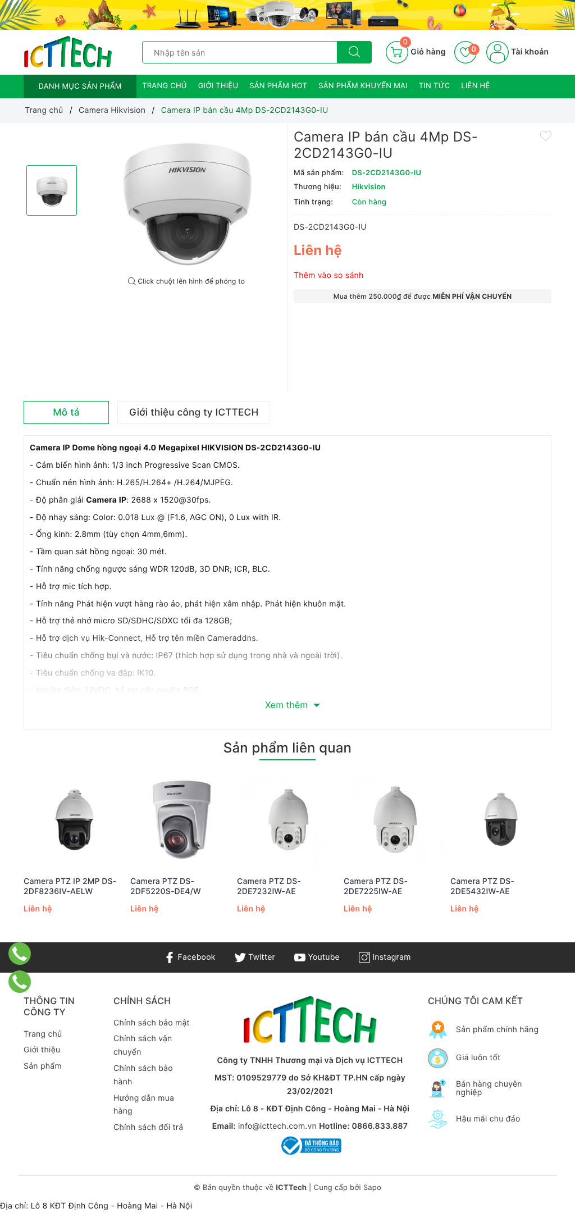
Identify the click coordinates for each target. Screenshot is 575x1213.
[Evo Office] (287, 15)
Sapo (372, 1187)
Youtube (322, 957)
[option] (186, 200)
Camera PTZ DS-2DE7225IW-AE (376, 886)
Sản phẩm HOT (278, 85)
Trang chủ (164, 85)
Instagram (390, 957)
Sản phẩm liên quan (287, 748)
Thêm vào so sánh (329, 275)
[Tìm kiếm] (354, 52)
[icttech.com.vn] (68, 52)
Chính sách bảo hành (143, 1075)
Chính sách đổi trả (148, 1127)
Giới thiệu (218, 85)
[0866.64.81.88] (19, 981)
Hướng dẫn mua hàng (143, 1104)
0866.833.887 (380, 1126)
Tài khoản (529, 52)
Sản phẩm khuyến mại (363, 85)
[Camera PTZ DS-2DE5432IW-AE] (500, 819)
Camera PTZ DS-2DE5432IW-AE (482, 886)
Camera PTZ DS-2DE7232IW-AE (269, 886)
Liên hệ (475, 85)
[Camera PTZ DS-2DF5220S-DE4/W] (180, 819)
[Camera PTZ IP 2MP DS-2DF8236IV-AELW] (74, 819)
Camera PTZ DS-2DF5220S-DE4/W (165, 886)
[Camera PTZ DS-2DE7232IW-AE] (287, 819)
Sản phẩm (43, 1066)
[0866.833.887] (19, 953)
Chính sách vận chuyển (142, 1045)
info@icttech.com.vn (277, 1126)
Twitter (260, 957)
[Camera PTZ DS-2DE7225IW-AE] (394, 819)
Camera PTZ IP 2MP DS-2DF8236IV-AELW (70, 886)
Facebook (195, 957)
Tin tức (434, 85)
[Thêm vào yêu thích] (545, 135)
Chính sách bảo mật (151, 1023)
